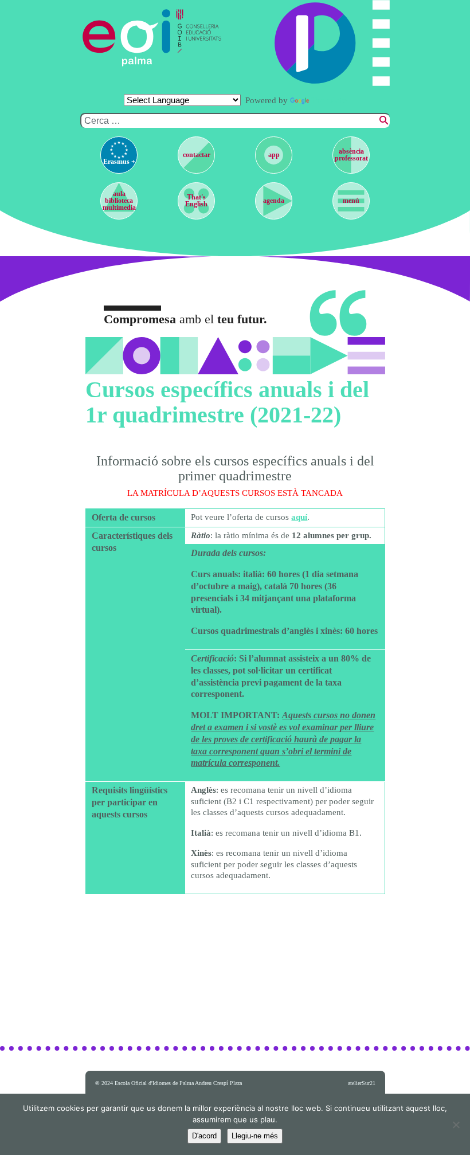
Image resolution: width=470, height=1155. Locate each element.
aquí (299, 517)
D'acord (204, 1135)
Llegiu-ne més (255, 1135)
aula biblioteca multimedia (119, 201)
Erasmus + (119, 162)
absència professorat (351, 154)
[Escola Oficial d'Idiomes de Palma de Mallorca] (128, 37)
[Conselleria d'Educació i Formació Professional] (200, 37)
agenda (273, 201)
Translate (329, 100)
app (274, 155)
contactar (196, 155)
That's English (196, 200)
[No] (455, 1124)
